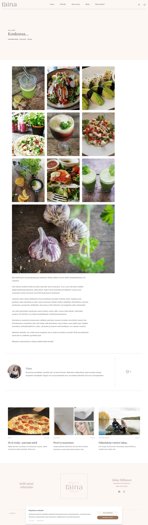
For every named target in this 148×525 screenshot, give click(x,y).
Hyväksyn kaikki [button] (107, 517)
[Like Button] (127, 371)
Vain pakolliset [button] (107, 513)
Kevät (9, 438)
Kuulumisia (56, 438)
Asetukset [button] (40, 521)
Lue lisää (31, 521)
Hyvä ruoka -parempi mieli (22, 442)
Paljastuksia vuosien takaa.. (113, 442)
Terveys (29, 39)
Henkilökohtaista (13, 39)
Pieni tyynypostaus (63, 442)
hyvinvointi (22, 39)
